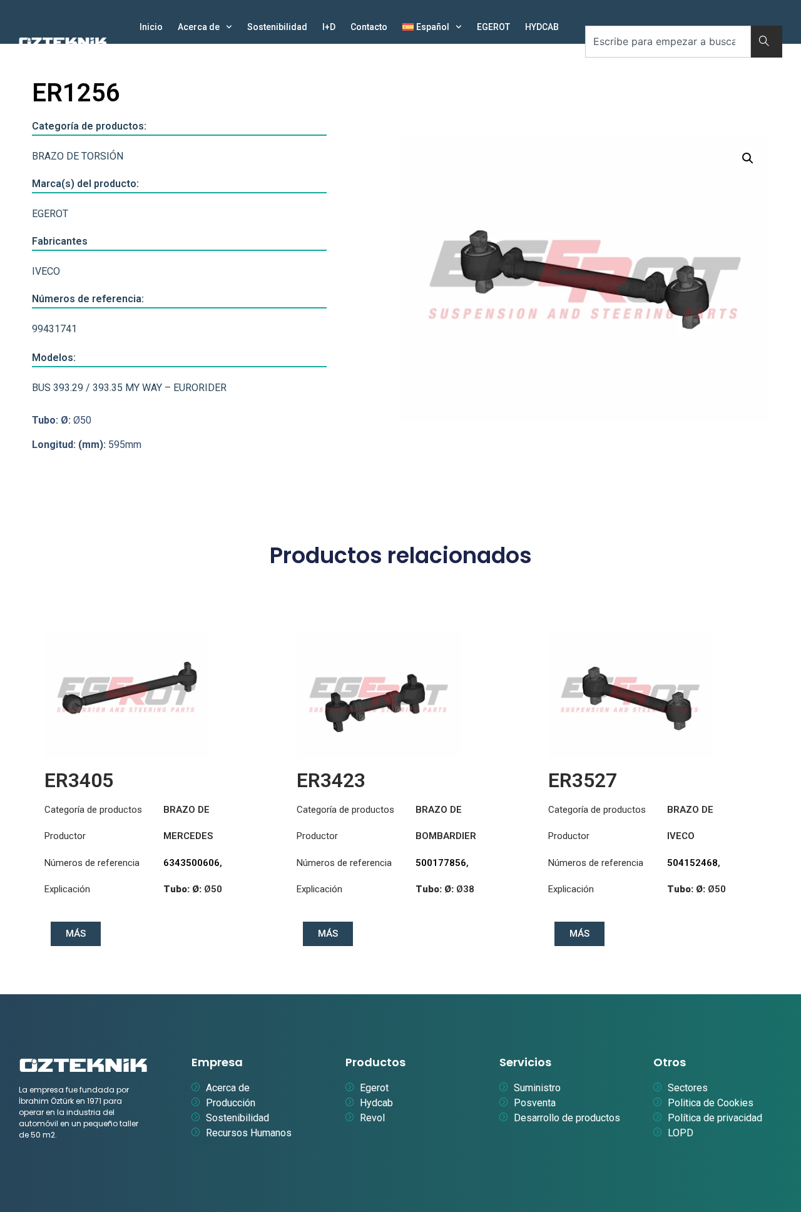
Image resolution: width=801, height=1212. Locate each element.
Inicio (151, 27)
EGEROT (493, 27)
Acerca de (199, 27)
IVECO (46, 271)
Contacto (368, 27)
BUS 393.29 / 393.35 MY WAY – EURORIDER (129, 388)
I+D (328, 27)
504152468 (692, 862)
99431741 (54, 329)
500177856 (441, 862)
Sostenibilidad (277, 27)
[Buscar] (766, 42)
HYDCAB (542, 27)
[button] (748, 158)
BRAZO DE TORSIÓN (77, 156)
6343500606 (191, 862)
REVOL (153, 56)
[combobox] (668, 42)
